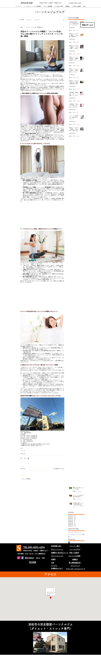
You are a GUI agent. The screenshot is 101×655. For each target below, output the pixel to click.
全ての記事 (21, 19)
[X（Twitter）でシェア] (24, 458)
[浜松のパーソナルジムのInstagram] (18, 557)
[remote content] (42, 216)
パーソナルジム (71, 534)
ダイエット (29, 19)
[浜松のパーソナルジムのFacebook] (22, 557)
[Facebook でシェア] (21, 458)
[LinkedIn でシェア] (28, 458)
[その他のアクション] (63, 28)
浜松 (83, 534)
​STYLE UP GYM (26, 3)
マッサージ (78, 534)
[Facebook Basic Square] (69, 542)
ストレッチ (37, 19)
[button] (63, 19)
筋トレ (69, 536)
